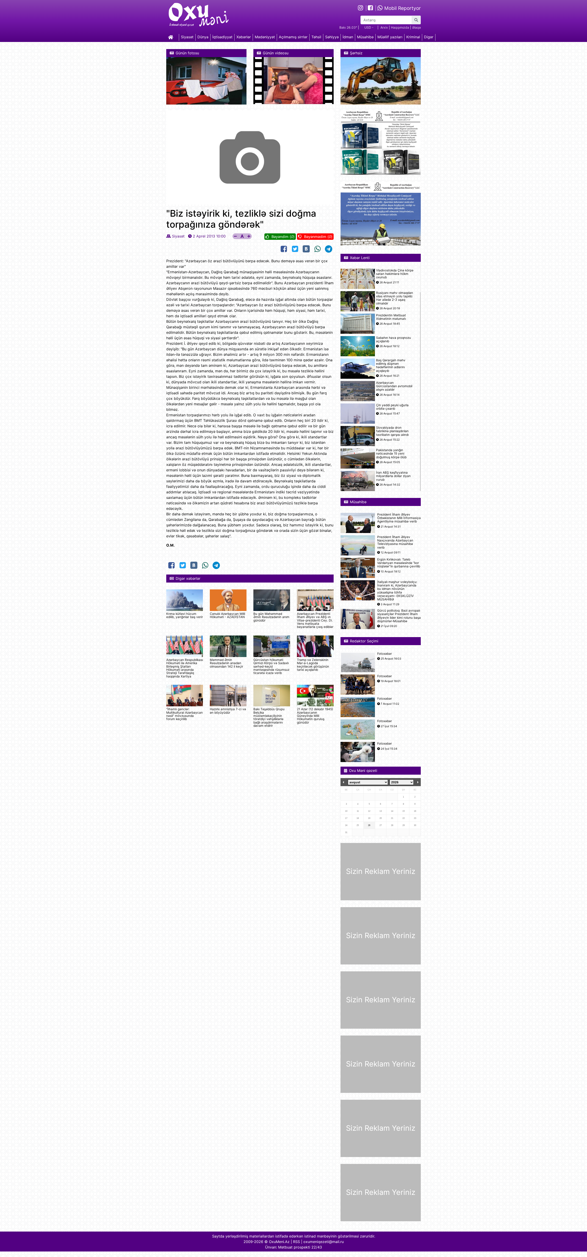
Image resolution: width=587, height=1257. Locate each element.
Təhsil (316, 37)
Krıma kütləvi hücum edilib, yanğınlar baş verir (184, 615)
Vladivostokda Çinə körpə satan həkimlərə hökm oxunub (394, 274)
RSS (296, 1241)
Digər (428, 37)
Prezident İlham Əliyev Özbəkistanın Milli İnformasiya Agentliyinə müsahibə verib (399, 518)
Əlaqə (416, 27)
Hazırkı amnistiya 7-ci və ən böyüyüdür (228, 710)
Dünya (202, 37)
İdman (348, 37)
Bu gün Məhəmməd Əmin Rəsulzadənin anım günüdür (271, 617)
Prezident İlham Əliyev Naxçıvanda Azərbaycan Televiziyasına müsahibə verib (395, 542)
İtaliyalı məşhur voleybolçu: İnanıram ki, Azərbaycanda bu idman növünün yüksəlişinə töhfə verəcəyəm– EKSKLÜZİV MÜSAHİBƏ (397, 590)
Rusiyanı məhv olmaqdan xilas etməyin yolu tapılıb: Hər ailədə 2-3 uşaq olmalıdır (394, 298)
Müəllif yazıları (389, 37)
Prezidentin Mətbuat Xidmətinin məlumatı (391, 317)
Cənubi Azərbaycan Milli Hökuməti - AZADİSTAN (227, 615)
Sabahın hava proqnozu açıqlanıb (393, 339)
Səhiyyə (332, 37)
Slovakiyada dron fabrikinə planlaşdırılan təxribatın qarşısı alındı (392, 431)
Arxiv (384, 27)
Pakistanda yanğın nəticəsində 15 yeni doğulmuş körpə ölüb (391, 453)
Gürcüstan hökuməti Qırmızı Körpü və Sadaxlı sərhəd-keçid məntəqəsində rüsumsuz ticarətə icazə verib (271, 666)
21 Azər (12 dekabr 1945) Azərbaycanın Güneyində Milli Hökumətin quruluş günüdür (315, 715)
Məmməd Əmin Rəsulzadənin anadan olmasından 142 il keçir (226, 663)
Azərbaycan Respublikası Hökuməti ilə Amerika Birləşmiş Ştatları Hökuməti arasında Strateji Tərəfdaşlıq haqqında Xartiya (184, 668)
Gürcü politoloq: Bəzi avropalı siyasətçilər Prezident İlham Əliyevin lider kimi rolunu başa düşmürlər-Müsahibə (399, 616)
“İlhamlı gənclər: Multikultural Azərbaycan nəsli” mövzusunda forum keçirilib (184, 714)
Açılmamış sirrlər (293, 37)
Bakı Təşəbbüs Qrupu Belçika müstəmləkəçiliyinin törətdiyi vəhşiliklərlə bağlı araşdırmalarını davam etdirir (269, 717)
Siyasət (187, 37)
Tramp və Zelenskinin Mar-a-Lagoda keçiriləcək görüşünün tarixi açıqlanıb (313, 664)
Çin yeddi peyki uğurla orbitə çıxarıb (392, 406)
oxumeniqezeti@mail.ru (323, 1241)
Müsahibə (365, 37)
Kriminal (413, 37)
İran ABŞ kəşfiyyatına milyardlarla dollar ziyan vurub (393, 476)
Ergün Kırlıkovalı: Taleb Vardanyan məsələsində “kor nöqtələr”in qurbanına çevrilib (398, 563)
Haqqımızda (400, 27)
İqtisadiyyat (222, 37)
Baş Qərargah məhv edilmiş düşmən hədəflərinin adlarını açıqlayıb (390, 366)
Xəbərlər (243, 37)
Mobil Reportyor (402, 8)
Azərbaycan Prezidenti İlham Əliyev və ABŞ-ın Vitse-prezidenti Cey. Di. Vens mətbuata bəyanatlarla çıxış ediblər (315, 620)
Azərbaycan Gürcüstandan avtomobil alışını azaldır (394, 386)
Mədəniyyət (265, 37)
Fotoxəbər (384, 653)
